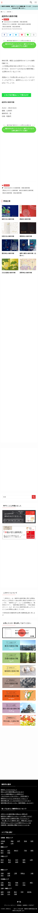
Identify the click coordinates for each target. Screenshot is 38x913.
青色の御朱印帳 (16, 26)
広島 (2, 882)
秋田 (32, 841)
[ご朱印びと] (2, 2)
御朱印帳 (6, 19)
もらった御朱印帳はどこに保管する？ (12, 794)
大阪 (32, 873)
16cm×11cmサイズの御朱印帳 (11, 21)
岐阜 (2, 862)
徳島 (9, 885)
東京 (2, 850)
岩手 (18, 841)
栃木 (2, 853)
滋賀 (8, 873)
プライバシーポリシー (10, 905)
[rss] (20, 902)
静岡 (16, 862)
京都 (2, 873)
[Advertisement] (19, 158)
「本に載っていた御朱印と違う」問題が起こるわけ (16, 820)
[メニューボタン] (35, 2)
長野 (9, 862)
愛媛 (2, 885)
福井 (24, 860)
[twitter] (18, 902)
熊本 (15, 892)
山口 (24, 882)
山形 (12, 843)
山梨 (31, 860)
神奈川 (16, 850)
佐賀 (8, 892)
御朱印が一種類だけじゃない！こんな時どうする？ (16, 816)
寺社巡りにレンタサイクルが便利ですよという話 (16, 823)
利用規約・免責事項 (22, 905)
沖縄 (15, 894)
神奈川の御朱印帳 (7, 26)
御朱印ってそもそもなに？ (9, 790)
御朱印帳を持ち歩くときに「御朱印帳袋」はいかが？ (17, 803)
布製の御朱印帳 (23, 21)
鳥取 (31, 882)
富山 (9, 860)
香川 (16, 885)
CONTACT (31, 905)
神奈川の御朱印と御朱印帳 (24, 24)
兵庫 (8, 875)
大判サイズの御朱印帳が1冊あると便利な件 (14, 814)
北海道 (3, 841)
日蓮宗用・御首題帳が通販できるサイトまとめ (15, 825)
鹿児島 (29, 892)
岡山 (9, 882)
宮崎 (2, 894)
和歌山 (23, 873)
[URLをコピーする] (33, 35)
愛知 (24, 862)
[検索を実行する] (34, 497)
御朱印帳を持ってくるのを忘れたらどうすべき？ (16, 800)
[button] (4, 35)
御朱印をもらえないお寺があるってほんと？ (14, 798)
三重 (15, 873)
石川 (16, 860)
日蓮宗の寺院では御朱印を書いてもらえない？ (15, 818)
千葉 (25, 850)
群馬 (32, 850)
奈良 (2, 875)
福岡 (2, 892)
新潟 (2, 860)
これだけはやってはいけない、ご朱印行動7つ (15, 796)
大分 (8, 894)
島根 (16, 882)
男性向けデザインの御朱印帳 (9, 24)
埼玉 (8, 850)
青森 (12, 841)
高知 (24, 885)
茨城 (8, 853)
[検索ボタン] (31, 2)
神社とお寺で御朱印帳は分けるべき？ (12, 792)
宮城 (25, 841)
